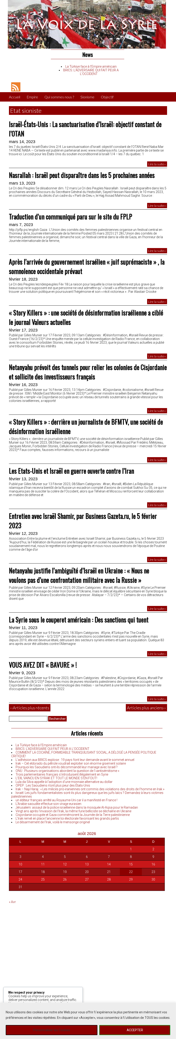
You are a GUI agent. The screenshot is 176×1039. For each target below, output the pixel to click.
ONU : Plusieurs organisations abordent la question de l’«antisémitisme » (67, 771)
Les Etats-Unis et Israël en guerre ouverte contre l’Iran (71, 470)
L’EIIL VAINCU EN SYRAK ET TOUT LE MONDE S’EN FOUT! (56, 778)
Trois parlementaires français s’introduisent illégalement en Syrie (62, 774)
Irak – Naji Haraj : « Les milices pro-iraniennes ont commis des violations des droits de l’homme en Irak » (90, 789)
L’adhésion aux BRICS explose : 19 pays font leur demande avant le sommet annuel (75, 760)
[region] (88, 1021)
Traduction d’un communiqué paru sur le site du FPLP (70, 216)
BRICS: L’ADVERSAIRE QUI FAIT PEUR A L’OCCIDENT (91, 72)
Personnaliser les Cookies (51, 1030)
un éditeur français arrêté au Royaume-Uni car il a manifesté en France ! (66, 800)
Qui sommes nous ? (59, 97)
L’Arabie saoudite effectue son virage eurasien (48, 804)
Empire (32, 97)
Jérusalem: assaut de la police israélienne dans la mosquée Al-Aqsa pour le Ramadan (77, 807)
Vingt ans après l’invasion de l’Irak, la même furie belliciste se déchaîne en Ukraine (73, 811)
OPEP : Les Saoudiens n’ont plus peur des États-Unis (53, 785)
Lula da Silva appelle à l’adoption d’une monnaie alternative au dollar (64, 782)
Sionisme (87, 97)
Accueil (14, 97)
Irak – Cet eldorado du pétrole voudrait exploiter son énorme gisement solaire (71, 763)
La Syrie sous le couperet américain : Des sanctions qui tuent (78, 619)
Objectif (107, 97)
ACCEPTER (135, 1030)
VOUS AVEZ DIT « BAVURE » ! (43, 664)
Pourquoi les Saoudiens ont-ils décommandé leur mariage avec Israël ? (67, 767)
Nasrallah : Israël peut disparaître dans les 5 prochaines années (82, 175)
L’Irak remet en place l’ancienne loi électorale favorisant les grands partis (67, 818)
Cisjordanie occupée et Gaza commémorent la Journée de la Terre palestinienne (73, 815)
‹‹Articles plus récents (29, 707)
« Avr (12, 902)
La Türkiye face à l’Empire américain (91, 66)
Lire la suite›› (157, 164)
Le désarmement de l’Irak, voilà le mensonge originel (53, 822)
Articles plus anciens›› (146, 707)
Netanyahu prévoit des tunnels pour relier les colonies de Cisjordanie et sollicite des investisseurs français (88, 371)
